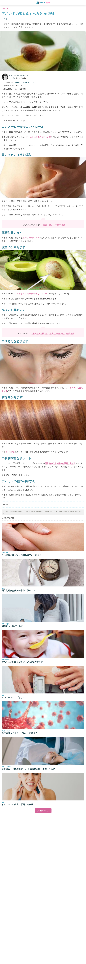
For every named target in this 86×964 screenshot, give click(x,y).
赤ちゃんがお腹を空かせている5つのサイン (22, 662)
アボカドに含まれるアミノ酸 (38, 137)
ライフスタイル (6, 731)
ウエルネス (5, 8)
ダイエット (5, 588)
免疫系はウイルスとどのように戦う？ (19, 733)
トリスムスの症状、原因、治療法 (17, 804)
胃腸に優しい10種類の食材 (54, 225)
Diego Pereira (21, 78)
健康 (3, 695)
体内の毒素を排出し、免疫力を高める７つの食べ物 (52, 333)
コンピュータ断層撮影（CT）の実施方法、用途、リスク (28, 769)
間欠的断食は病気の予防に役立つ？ (18, 590)
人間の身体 (5, 552)
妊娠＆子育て (5, 624)
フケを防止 (10, 452)
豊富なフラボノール (30, 238)
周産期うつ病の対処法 (12, 626)
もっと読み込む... (43, 810)
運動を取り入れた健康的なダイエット (33, 293)
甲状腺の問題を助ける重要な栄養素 (60, 463)
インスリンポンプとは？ (13, 697)
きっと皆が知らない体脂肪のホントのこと (22, 555)
